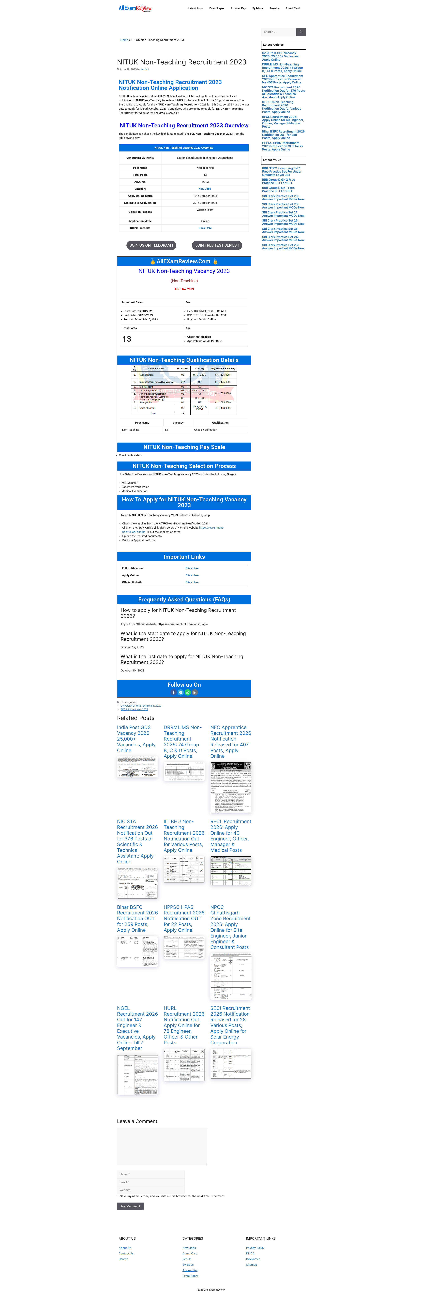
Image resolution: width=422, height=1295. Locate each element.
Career (123, 1259)
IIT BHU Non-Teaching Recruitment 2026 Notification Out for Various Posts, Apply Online (184, 836)
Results (274, 8)
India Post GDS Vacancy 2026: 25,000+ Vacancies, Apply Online (281, 56)
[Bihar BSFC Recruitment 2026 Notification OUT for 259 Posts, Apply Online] (137, 964)
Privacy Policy (255, 1248)
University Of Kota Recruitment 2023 (141, 705)
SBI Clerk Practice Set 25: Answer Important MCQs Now (283, 230)
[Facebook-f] (173, 692)
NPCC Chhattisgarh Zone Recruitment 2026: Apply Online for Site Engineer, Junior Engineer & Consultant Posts (230, 927)
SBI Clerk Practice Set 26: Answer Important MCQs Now (283, 222)
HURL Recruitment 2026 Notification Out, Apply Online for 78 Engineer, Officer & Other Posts (184, 1025)
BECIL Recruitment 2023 (134, 709)
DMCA (250, 1253)
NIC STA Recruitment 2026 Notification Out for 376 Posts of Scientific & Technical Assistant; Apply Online (137, 841)
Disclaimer (253, 1259)
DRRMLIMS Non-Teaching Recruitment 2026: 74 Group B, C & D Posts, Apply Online (183, 741)
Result (186, 1259)
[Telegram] (181, 692)
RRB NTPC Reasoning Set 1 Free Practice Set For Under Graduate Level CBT (281, 171)
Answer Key (238, 8)
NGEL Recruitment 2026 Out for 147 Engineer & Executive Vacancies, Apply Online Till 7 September (137, 1028)
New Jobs (189, 1248)
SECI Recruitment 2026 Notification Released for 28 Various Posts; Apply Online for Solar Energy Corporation (230, 1025)
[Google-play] (195, 692)
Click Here (192, 568)
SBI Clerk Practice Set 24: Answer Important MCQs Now (283, 238)
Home (124, 40)
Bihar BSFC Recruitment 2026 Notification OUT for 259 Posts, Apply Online (137, 918)
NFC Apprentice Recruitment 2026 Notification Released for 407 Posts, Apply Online (230, 741)
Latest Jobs (195, 8)
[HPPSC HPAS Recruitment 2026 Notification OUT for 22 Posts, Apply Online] (184, 956)
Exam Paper (216, 8)
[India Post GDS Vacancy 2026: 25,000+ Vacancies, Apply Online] (137, 775)
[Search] (301, 32)
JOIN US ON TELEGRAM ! (151, 245)
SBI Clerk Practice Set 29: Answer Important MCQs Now (283, 197)
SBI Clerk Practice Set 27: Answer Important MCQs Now (283, 214)
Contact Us (126, 1253)
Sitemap (251, 1264)
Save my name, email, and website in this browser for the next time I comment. (172, 1196)
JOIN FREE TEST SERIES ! (217, 245)
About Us (125, 1248)
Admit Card (293, 8)
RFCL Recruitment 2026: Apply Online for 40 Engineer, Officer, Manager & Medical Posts (230, 836)
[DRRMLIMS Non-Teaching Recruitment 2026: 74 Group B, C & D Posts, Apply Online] (184, 778)
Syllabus (257, 8)
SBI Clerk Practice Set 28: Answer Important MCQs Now (283, 205)
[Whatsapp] (188, 692)
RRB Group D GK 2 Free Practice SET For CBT (278, 181)
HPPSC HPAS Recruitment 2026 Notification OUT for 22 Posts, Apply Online (184, 918)
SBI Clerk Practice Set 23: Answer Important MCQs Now (283, 246)
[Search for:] (278, 32)
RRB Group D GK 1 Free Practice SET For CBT (278, 189)
